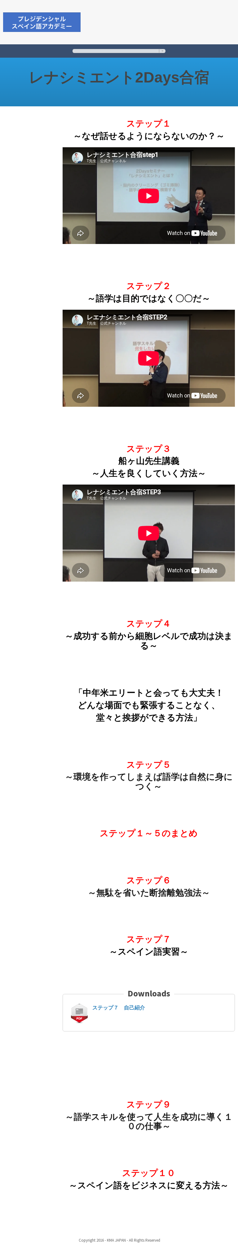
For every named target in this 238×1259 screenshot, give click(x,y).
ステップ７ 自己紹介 (118, 1007)
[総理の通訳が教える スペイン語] (42, 21)
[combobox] (119, 51)
